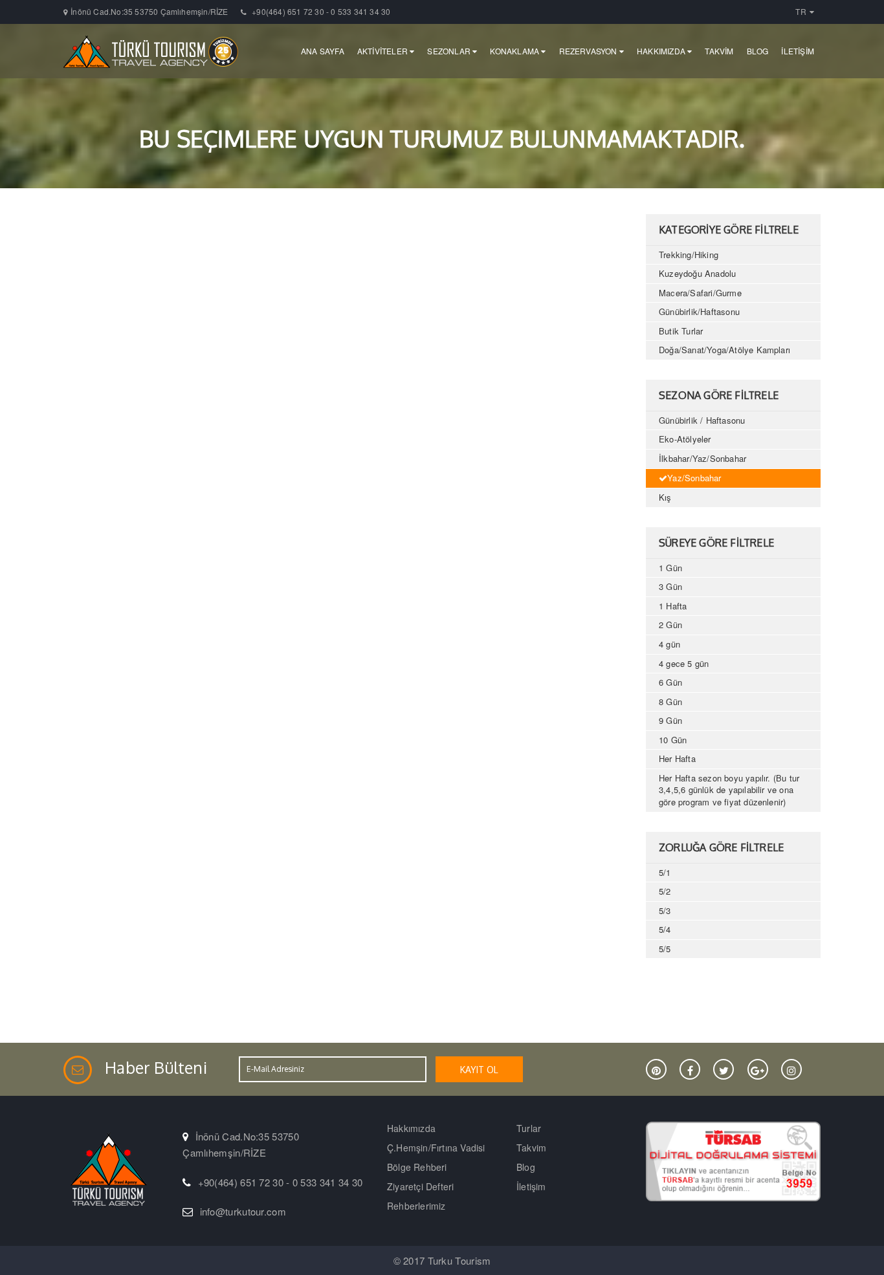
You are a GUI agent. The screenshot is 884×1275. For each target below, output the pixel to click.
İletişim (531, 1186)
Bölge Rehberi (417, 1167)
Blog (525, 1167)
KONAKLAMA (515, 50)
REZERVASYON (589, 50)
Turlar (528, 1128)
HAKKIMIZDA (662, 50)
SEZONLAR (449, 50)
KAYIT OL (479, 1069)
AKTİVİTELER (383, 50)
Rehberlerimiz (416, 1205)
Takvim (531, 1147)
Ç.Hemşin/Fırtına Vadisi (436, 1147)
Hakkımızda (411, 1128)
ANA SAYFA (322, 50)
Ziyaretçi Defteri (420, 1186)
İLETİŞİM (797, 50)
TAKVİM (719, 50)
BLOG (758, 50)
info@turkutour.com (243, 1211)
